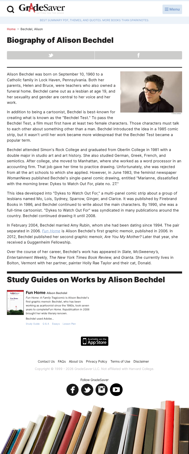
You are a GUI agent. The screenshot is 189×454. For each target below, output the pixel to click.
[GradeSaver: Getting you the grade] (42, 9)
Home (11, 29)
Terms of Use (120, 361)
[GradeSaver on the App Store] (94, 341)
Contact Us (46, 361)
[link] (15, 302)
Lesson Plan (69, 323)
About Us (76, 361)
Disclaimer (141, 361)
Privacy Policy (96, 361)
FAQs (62, 361)
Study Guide (33, 323)
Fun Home (51, 231)
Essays (56, 323)
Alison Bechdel (57, 293)
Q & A (46, 323)
